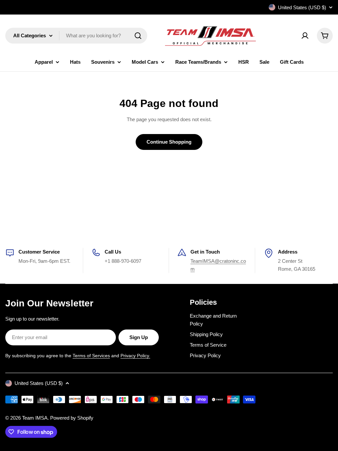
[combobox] (76, 36)
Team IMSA (35, 418)
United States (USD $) (302, 7)
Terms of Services (91, 355)
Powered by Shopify (71, 418)
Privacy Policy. (135, 355)
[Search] (138, 36)
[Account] (305, 36)
